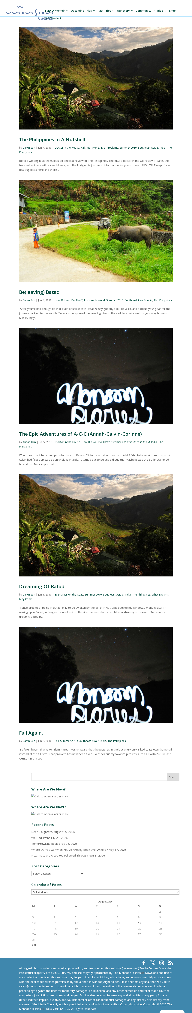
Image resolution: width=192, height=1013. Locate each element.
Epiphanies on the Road (69, 594)
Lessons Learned (94, 300)
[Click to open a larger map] (49, 796)
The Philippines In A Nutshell (52, 139)
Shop (172, 10)
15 (139, 923)
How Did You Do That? (68, 300)
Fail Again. (31, 732)
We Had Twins (40, 838)
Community (143, 10)
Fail (83, 147)
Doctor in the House (67, 147)
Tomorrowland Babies (45, 843)
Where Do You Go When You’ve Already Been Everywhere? (69, 849)
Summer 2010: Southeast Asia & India (143, 147)
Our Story (123, 10)
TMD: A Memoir (55, 10)
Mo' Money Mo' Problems (102, 147)
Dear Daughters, (42, 832)
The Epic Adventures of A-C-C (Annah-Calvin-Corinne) (80, 433)
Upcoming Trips (81, 10)
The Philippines (163, 300)
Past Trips (104, 10)
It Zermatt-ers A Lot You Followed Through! (59, 855)
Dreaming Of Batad (41, 586)
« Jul (33, 945)
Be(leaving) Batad (39, 292)
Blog (160, 10)
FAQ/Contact (53, 18)
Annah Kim (29, 442)
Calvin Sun (29, 147)
